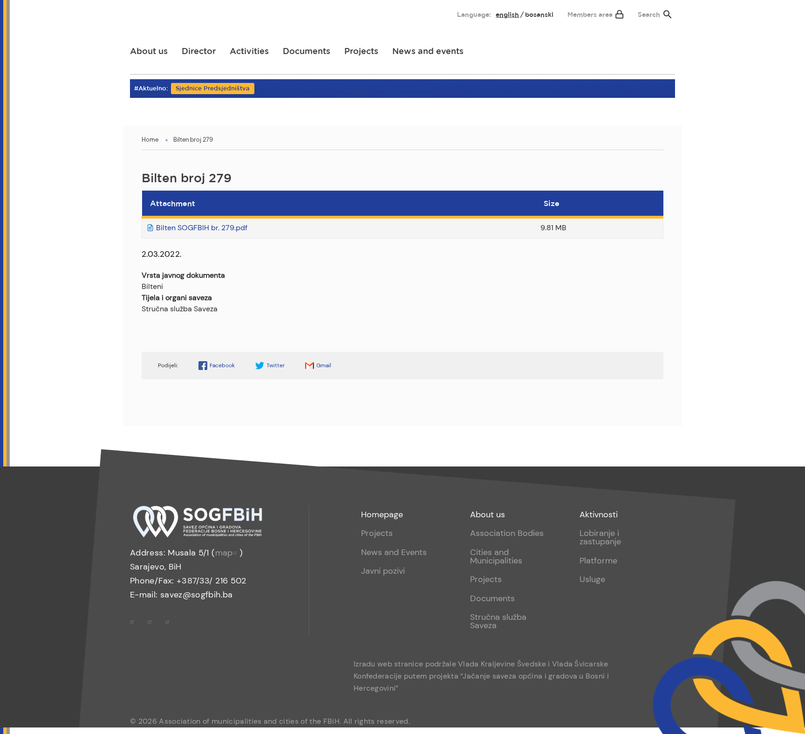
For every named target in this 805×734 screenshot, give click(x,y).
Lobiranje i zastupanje (600, 537)
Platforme (598, 560)
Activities (249, 51)
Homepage (382, 514)
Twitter (275, 365)
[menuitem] (144, 12)
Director (199, 51)
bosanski (539, 15)
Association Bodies (507, 533)
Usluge (592, 579)
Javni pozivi (383, 570)
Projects (361, 51)
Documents (306, 51)
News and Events (394, 552)
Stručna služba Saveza (498, 621)
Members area (590, 15)
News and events (428, 51)
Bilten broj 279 (193, 140)
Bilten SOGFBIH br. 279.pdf (201, 228)
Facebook (222, 365)
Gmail (323, 365)
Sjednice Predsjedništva (213, 88)
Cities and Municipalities (496, 556)
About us (149, 51)
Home (150, 140)
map (224, 552)
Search (649, 15)
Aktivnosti (599, 514)
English (507, 15)
